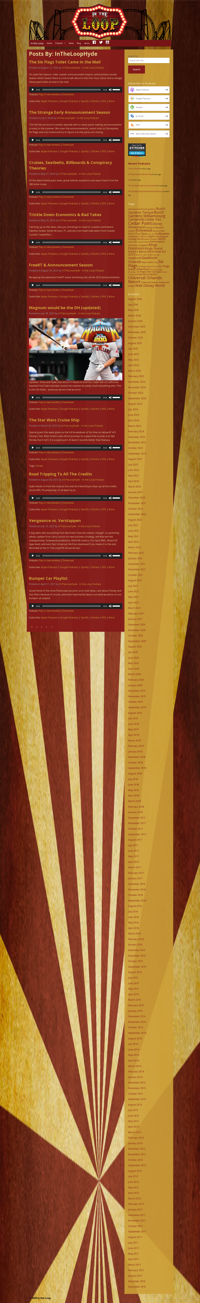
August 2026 (135, 299)
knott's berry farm (141, 251)
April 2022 (133, 541)
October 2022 (135, 508)
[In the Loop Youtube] (107, 43)
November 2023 (137, 442)
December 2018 (136, 757)
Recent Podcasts (139, 163)
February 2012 (136, 1204)
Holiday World (135, 239)
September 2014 (137, 1033)
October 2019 (135, 701)
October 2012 (135, 1160)
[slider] (117, 89)
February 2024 (136, 431)
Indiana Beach (143, 242)
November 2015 (137, 955)
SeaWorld (134, 258)
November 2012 (137, 1154)
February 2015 (136, 1005)
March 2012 (134, 1198)
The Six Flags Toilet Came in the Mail (65, 62)
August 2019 (135, 713)
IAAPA (161, 239)
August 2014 (135, 1038)
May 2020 (133, 663)
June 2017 (133, 850)
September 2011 (137, 1231)
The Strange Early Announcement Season (69, 112)
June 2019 (133, 724)
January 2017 (135, 878)
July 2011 (133, 1242)
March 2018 (134, 801)
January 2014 (135, 1077)
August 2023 (135, 459)
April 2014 (133, 1060)
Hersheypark (162, 236)
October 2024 (135, 392)
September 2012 (137, 1165)
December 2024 (136, 381)
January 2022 (135, 558)
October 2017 (135, 828)
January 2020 (135, 685)
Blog (79, 43)
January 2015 (135, 1011)
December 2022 (136, 497)
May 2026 (133, 310)
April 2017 (133, 862)
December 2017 (136, 817)
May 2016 (133, 922)
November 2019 (137, 696)
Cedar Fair (153, 219)
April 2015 (133, 994)
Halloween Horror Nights (141, 236)
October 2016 (135, 895)
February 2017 (136, 873)
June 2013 (133, 1115)
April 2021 (133, 602)
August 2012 (135, 1171)
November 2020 (137, 630)
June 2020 (133, 657)
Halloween (162, 234)
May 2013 (133, 1121)
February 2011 (136, 1270)
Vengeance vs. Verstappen (55, 520)
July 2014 (133, 1044)
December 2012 (136, 1148)
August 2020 (135, 646)
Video (131, 286)
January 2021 (135, 619)
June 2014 (133, 1049)
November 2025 (137, 332)
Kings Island (154, 248)
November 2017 (137, 823)
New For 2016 (141, 255)
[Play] (32, 89)
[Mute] (110, 89)
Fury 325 (151, 234)
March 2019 (134, 740)
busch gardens (148, 209)
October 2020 (135, 635)
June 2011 (133, 1248)
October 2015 (135, 961)
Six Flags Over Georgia (148, 271)
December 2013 (136, 1082)
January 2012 (135, 1209)
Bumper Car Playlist (48, 578)
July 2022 (133, 525)
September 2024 (137, 398)
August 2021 (135, 580)
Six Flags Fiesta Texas (148, 266)
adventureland (134, 209)
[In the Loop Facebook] (94, 43)
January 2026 (135, 321)
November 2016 (137, 889)
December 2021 (136, 564)
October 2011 (135, 1226)
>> (52, 627)
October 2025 (135, 337)
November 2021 (137, 569)
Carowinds (136, 219)
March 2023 (134, 486)
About (86, 43)
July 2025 (133, 348)
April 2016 (133, 928)
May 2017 (133, 856)
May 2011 (133, 1253)
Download (67, 94)
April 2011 (133, 1259)
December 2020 (136, 624)
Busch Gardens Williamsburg (146, 214)
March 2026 (134, 315)
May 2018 (133, 790)
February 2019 (136, 746)
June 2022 (133, 530)
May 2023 (133, 475)
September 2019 (137, 707)
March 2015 (134, 999)
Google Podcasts (69, 101)
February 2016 (136, 939)
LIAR (130, 180)
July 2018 (133, 779)
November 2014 (137, 1022)
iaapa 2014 (132, 242)
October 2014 (135, 1027)
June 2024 (133, 414)
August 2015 (135, 972)
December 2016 (136, 884)
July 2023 (133, 464)
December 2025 (136, 326)
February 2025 (136, 376)
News (71, 43)
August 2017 (135, 839)
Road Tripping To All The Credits (60, 474)
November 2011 (137, 1220)
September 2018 (137, 768)
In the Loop (37, 43)
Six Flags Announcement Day (140, 174)
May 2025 (133, 359)
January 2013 (135, 1143)
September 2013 (137, 1099)
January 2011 (135, 1275)
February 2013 (136, 1137)
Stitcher (95, 101)
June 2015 (133, 983)
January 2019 (135, 751)
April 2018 (133, 795)
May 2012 (133, 1187)
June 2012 (133, 1182)
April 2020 (133, 668)
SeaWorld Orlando (142, 259)
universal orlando (146, 274)
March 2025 (134, 370)
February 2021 (136, 613)
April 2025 (133, 365)
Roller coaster (154, 255)
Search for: (133, 56)
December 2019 (136, 690)
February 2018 (136, 806)
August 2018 (135, 773)
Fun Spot (141, 233)
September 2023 (137, 453)
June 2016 (133, 917)
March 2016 (134, 933)
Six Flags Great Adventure (148, 267)
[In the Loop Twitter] (101, 43)
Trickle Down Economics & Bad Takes (65, 214)
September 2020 (137, 641)
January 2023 (135, 492)
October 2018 (135, 762)
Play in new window (49, 94)
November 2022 (137, 503)
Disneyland (136, 227)
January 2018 (135, 812)
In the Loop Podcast (93, 67)
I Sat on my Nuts (134, 168)
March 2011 (134, 1264)
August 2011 (135, 1237)
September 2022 (137, 514)
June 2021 (133, 591)
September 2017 (137, 834)
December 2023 (136, 437)
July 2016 (133, 911)
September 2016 (137, 900)
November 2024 (137, 387)
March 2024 (134, 426)
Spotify (85, 101)
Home (49, 43)
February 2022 (136, 552)
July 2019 (133, 718)
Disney (39, 465)
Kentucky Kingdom (138, 245)
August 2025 (135, 343)
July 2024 (133, 409)
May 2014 (133, 1055)
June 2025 (133, 354)
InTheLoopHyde (71, 67)
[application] (75, 90)
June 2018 (133, 784)
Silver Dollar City (150, 262)
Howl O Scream (150, 239)
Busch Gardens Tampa (146, 210)
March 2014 (134, 1066)
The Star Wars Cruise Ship (54, 420)
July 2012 (133, 1176)
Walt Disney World (150, 285)
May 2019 (133, 729)
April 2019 (133, 735)
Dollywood (144, 230)
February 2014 (136, 1071)
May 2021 (133, 597)
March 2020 (134, 674)
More (112, 101)
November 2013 (137, 1088)
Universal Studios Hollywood (155, 282)
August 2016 (135, 906)
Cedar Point (140, 223)
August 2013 (135, 1104)
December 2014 (136, 1016)
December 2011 (136, 1215)
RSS (104, 101)
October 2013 (135, 1093)
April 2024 (133, 420)
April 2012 (133, 1193)
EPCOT (132, 233)
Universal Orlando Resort (145, 279)
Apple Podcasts (49, 101)
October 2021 (135, 575)
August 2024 (135, 403)
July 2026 (133, 304)
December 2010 (136, 1281)
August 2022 (135, 519)
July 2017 (133, 845)
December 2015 (136, 950)
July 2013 (133, 1110)
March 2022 (134, 547)
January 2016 (135, 944)
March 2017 (134, 867)
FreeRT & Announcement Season (61, 265)
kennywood (157, 241)
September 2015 (137, 966)
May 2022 (133, 536)
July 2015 (133, 977)
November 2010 (137, 1286)
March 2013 (134, 1132)
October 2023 (135, 448)
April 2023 (133, 481)
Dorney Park (158, 230)
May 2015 (133, 988)
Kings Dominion (143, 246)
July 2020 (133, 652)
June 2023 (133, 470)
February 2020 (136, 679)
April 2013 (133, 1126)
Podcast (59, 43)
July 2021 (133, 586)
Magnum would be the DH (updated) (65, 307)
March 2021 (134, 608)
